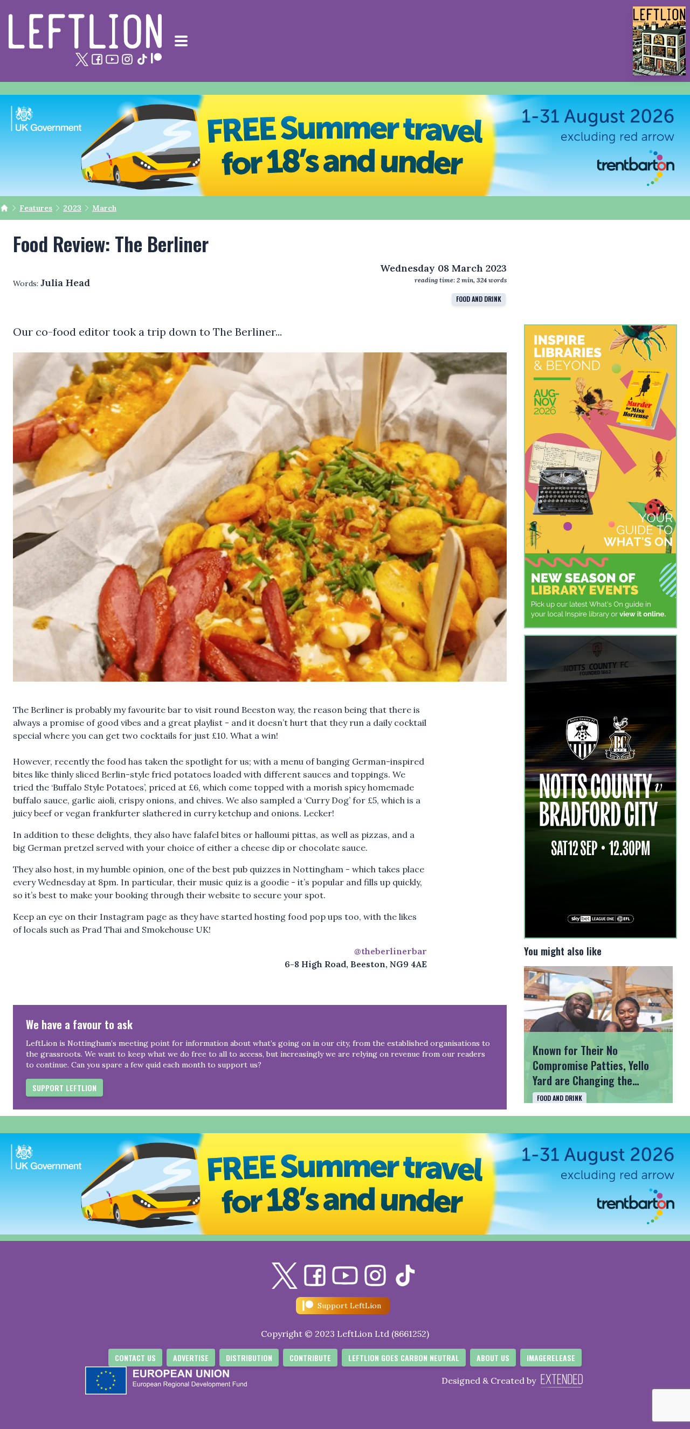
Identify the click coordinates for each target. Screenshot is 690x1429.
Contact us (135, 1357)
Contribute (310, 1357)
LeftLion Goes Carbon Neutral (403, 1357)
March (104, 208)
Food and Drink (478, 298)
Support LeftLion (64, 1087)
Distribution (249, 1357)
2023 (72, 208)
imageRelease (551, 1357)
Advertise (191, 1357)
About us (493, 1357)
